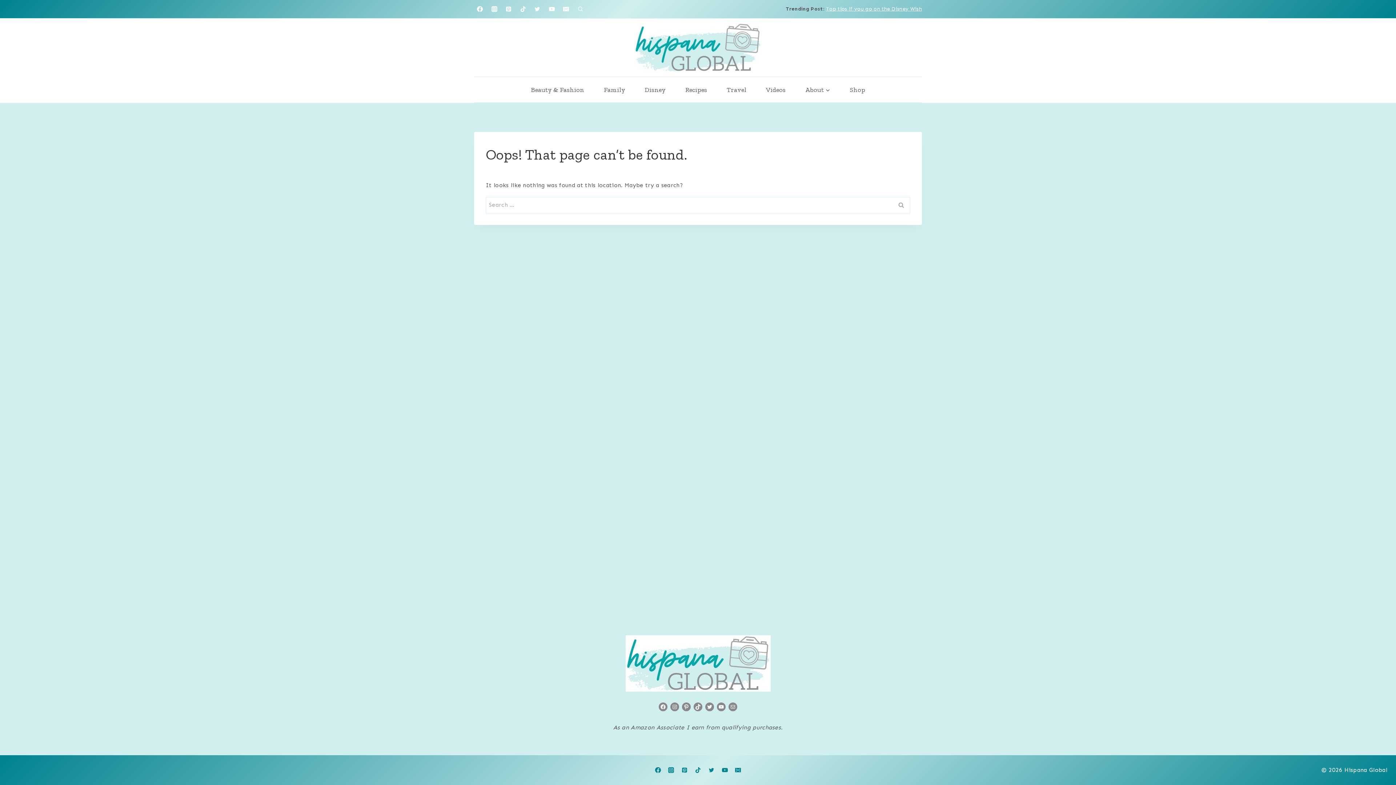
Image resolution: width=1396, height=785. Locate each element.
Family (614, 90)
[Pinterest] (508, 9)
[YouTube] (552, 9)
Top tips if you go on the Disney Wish (874, 9)
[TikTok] (523, 9)
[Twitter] (537, 9)
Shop (857, 90)
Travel (736, 90)
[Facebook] (480, 9)
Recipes (696, 90)
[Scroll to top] (1379, 757)
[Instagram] (494, 9)
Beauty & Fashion (557, 90)
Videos (776, 90)
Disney (655, 90)
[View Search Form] (580, 9)
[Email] (566, 9)
